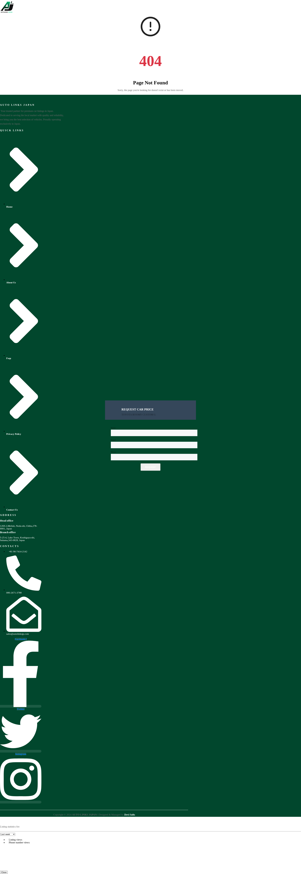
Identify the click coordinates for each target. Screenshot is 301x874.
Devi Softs (129, 814)
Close (3, 872)
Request (150, 467)
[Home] (7, 13)
